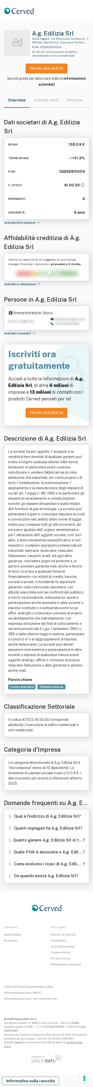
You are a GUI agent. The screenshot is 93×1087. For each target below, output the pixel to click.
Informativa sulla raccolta (30, 1080)
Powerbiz (10, 940)
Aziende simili (46, 100)
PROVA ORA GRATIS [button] (46, 68)
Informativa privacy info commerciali (30, 998)
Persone (74, 100)
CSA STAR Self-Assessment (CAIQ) (29, 986)
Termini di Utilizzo (63, 934)
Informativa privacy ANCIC (22, 992)
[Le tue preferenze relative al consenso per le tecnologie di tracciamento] (84, 1078)
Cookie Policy (60, 952)
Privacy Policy (60, 958)
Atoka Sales (12, 934)
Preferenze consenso (66, 964)
